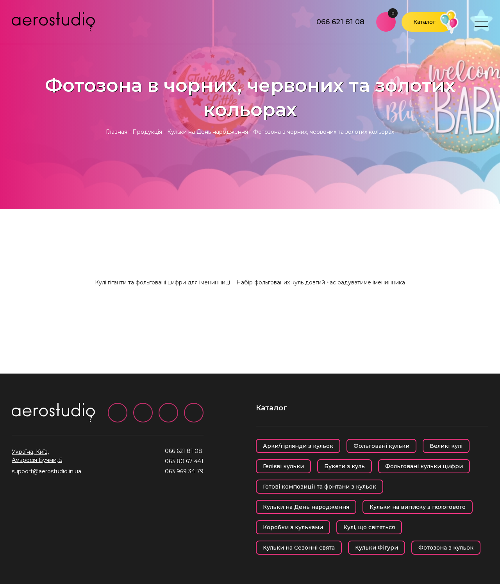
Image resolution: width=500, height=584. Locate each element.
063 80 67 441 (184, 461)
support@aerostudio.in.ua (46, 471)
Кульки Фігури (376, 547)
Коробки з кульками (293, 527)
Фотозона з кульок (445, 547)
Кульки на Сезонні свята (299, 547)
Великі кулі (446, 445)
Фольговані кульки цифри (424, 466)
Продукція (147, 131)
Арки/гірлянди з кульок (298, 445)
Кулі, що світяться (369, 527)
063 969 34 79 (184, 471)
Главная (116, 131)
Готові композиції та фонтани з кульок (319, 486)
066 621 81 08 (340, 22)
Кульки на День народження (207, 131)
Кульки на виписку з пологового (418, 506)
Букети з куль (344, 466)
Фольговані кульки (381, 445)
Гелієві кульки (283, 466)
